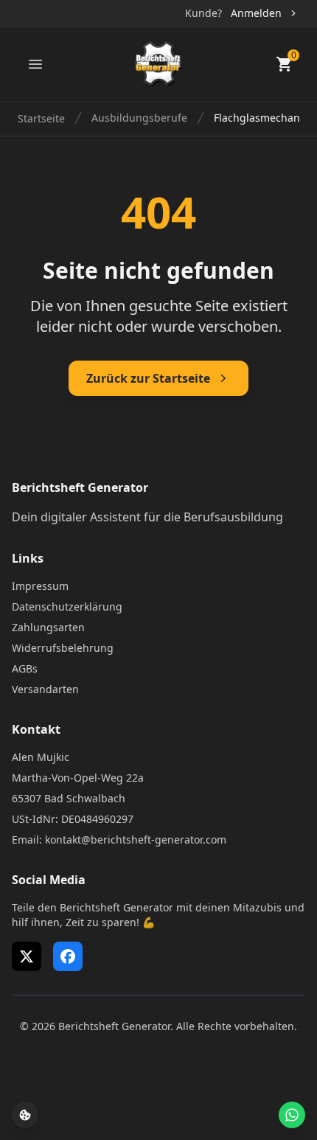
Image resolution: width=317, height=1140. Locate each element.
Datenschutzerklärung (67, 606)
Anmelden (256, 13)
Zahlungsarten (48, 627)
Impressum (40, 586)
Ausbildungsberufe (139, 118)
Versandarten (45, 689)
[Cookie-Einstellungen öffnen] (25, 1115)
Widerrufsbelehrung (63, 648)
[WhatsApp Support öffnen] (292, 1115)
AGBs (25, 668)
